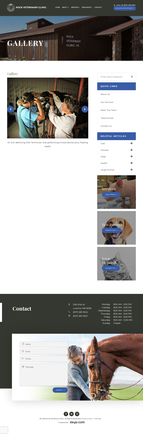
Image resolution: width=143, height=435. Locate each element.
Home (57, 7)
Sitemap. (98, 419)
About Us (105, 94)
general (104, 150)
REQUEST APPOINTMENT (123, 8)
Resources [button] (86, 7)
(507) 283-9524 (130, 5)
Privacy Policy (87, 419)
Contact (98, 7)
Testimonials (107, 118)
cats (103, 143)
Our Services (107, 102)
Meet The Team (109, 110)
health (104, 163)
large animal (107, 170)
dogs (103, 156)
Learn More (110, 194)
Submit (59, 390)
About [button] (64, 7)
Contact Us (106, 126)
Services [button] (74, 7)
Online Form (110, 230)
